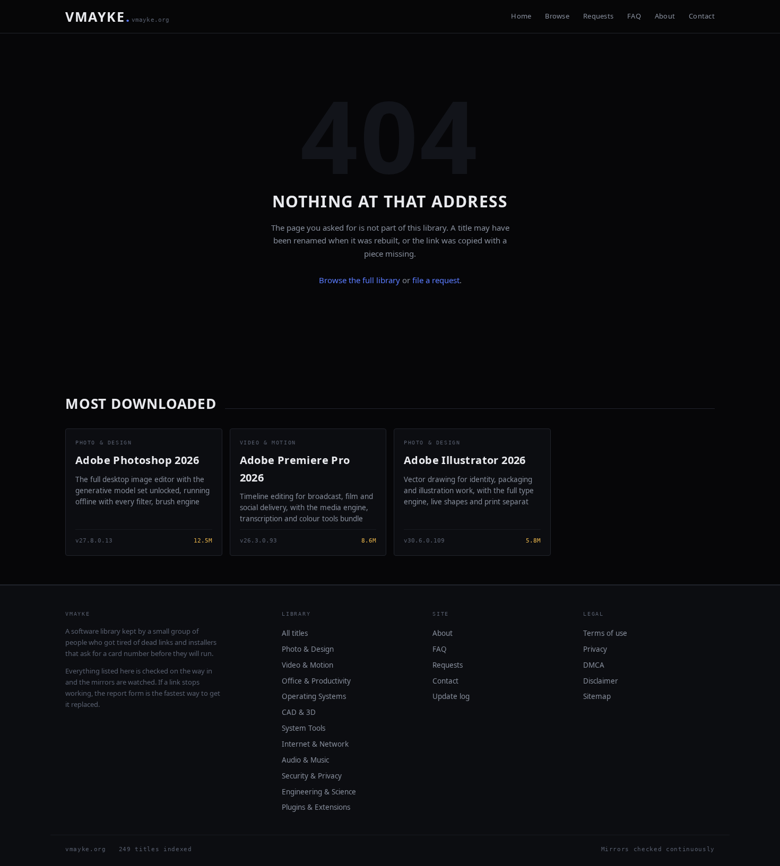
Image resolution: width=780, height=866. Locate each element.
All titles (295, 633)
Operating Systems (314, 696)
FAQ (634, 16)
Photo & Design (308, 649)
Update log (451, 696)
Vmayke (117, 16)
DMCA (593, 665)
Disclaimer (600, 681)
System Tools (303, 728)
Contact (702, 16)
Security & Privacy (312, 776)
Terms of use (605, 633)
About (665, 16)
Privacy (595, 649)
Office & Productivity (316, 681)
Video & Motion (307, 665)
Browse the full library (359, 280)
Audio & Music (305, 760)
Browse (557, 16)
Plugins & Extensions (316, 807)
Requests (598, 16)
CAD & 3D (299, 712)
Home (521, 16)
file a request (436, 280)
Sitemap (597, 696)
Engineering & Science (319, 792)
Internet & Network (315, 744)
